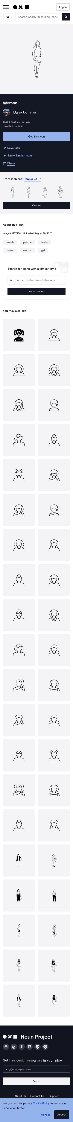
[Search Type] (9, 16)
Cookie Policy (41, 1103)
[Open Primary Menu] (6, 7)
